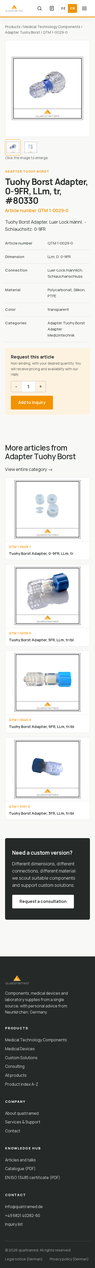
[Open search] (39, 8)
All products (16, 1075)
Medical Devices (20, 1049)
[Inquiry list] (51, 8)
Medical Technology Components (51, 26)
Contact (12, 1131)
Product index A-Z (21, 1084)
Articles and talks (20, 1160)
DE (63, 8)
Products (13, 26)
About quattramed (22, 1113)
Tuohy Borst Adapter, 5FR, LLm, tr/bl (41, 639)
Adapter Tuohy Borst (22, 32)
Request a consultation (43, 901)
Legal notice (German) (24, 1259)
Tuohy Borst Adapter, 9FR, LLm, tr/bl (41, 726)
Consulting (15, 1066)
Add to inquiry (32, 402)
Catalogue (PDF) (20, 1168)
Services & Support (22, 1122)
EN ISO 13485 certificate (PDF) (32, 1177)
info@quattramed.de (24, 1206)
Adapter (55, 329)
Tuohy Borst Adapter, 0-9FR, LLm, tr (41, 553)
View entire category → (29, 469)
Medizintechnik (61, 335)
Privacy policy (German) (69, 1259)
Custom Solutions (21, 1057)
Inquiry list (14, 1224)
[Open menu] (84, 8)
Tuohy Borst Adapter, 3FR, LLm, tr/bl (41, 813)
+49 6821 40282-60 (22, 1215)
